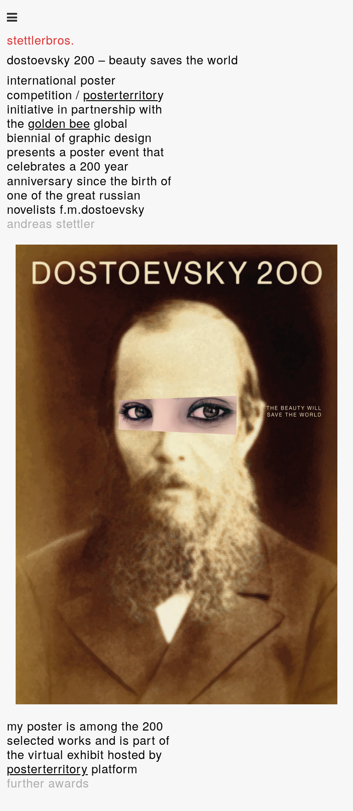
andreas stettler (51, 222)
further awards (48, 782)
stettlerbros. (40, 39)
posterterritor (44, 768)
